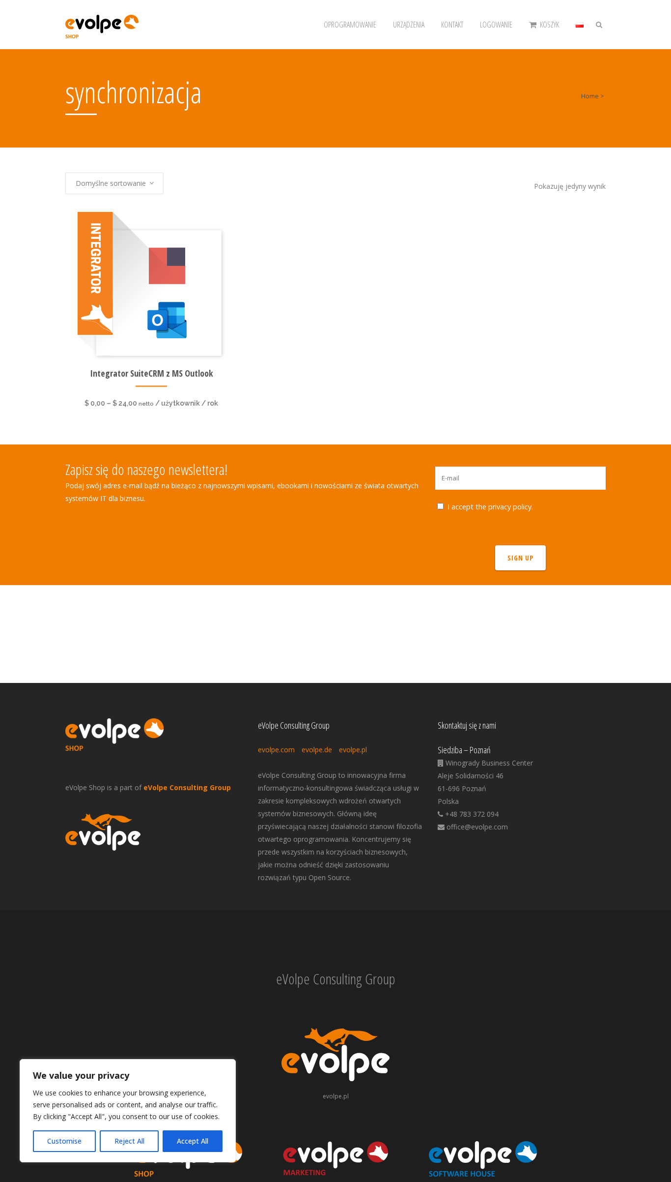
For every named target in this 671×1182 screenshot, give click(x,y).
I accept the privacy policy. (490, 506)
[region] (128, 1110)
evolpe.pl (353, 749)
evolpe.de (317, 749)
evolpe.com (276, 749)
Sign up (520, 557)
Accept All (192, 1141)
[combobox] (114, 183)
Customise (64, 1141)
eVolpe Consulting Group (187, 787)
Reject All (129, 1141)
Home (590, 95)
